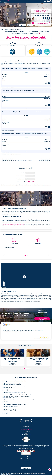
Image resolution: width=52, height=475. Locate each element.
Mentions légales (26, 460)
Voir (4, 390)
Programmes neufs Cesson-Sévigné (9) (11, 383)
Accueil (2, 29)
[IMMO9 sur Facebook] (22, 434)
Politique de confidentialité (26, 458)
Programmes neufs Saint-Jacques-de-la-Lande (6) (14, 385)
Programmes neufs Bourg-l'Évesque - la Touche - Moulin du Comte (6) (18, 399)
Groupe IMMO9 (26, 456)
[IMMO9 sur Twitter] (25, 434)
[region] (26, 275)
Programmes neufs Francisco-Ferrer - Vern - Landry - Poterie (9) (17, 394)
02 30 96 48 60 (40, 12)
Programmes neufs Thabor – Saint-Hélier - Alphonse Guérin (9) (16, 396)
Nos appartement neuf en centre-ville (10, 29)
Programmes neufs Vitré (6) (9, 387)
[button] (48, 1)
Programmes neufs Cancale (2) (9, 410)
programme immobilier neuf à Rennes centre (13, 224)
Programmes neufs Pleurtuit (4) (10, 407)
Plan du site (26, 462)
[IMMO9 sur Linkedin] (29, 434)
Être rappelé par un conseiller (40, 23)
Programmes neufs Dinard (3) (9, 409)
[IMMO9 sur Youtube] (27, 434)
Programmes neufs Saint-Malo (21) (10, 406)
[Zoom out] (4, 283)
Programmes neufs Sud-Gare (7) (10, 397)
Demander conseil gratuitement (42, 319)
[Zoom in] (4, 282)
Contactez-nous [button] (26, 468)
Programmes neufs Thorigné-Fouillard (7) (12, 384)
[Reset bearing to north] (4, 285)
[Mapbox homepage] (3, 287)
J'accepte (49, 473)
